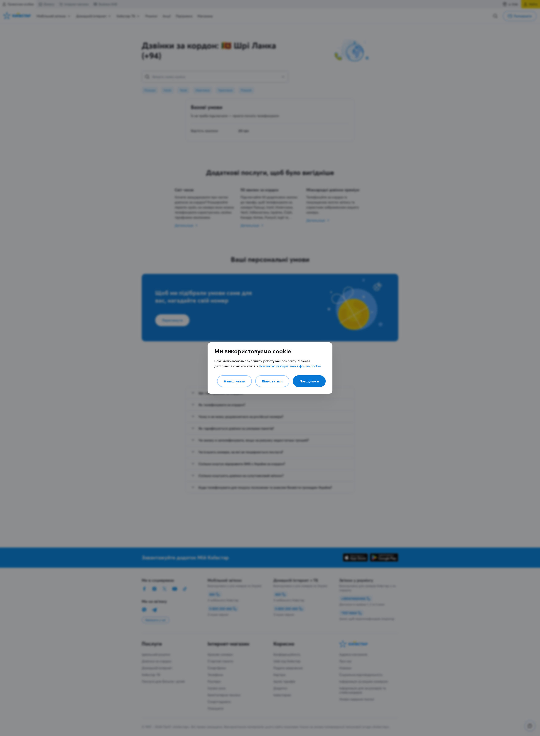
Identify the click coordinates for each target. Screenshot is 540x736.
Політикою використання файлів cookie (290, 366)
